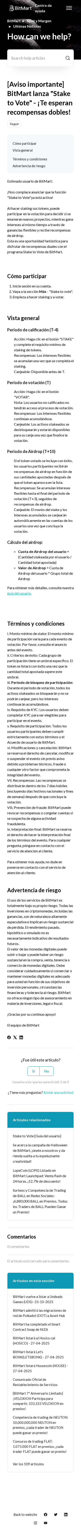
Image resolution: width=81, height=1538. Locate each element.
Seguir (14, 124)
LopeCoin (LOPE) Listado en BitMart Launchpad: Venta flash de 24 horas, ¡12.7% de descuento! (39, 1175)
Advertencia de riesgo (29, 166)
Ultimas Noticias (27, 26)
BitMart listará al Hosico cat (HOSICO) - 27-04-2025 (34, 1340)
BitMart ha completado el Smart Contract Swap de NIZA (36, 1326)
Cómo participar (25, 143)
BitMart (14, 21)
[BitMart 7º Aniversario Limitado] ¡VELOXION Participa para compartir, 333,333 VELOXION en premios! (38, 1401)
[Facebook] (9, 1038)
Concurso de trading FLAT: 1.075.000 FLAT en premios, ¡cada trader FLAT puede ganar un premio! (40, 1446)
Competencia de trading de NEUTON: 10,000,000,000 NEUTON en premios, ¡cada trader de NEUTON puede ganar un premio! (40, 1425)
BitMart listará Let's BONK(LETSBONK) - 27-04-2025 (38, 1354)
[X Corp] (15, 1038)
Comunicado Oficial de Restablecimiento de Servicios (35, 1382)
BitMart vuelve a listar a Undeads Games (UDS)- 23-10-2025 (38, 1299)
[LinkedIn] (21, 1038)
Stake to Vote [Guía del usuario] (37, 1136)
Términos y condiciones (30, 159)
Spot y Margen (39, 21)
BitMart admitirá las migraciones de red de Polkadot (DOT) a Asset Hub (39, 1313)
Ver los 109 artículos (28, 1464)
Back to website (25, 1514)
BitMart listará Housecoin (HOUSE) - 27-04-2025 (40, 1368)
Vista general (23, 150)
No (46, 1071)
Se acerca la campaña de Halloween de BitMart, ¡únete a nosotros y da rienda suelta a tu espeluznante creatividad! (40, 1153)
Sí (33, 1071)
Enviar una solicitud (58, 1092)
